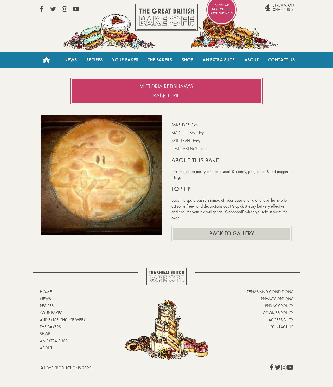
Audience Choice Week (63, 319)
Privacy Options (277, 298)
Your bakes (51, 312)
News (70, 60)
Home (46, 60)
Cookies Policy (278, 312)
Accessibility (280, 319)
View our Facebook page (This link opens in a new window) (42, 9)
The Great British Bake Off (166, 17)
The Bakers (160, 60)
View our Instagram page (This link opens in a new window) (64, 9)
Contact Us (281, 60)
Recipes (94, 60)
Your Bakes (125, 60)
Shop (187, 60)
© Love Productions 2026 (65, 367)
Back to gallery (231, 233)
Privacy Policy (279, 305)
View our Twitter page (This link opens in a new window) (53, 9)
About (251, 60)
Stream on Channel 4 (269, 10)
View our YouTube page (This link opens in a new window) (76, 9)
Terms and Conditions (270, 291)
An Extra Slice (219, 60)
